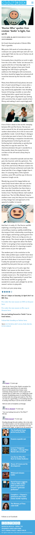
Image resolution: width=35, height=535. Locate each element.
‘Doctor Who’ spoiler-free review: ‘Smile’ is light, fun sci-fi (16, 432)
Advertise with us (8, 526)
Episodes (9, 39)
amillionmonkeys (27, 532)
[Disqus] (17, 354)
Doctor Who (9, 324)
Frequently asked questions (11, 528)
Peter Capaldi (6, 326)
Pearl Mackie (27, 324)
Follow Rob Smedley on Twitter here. (14, 320)
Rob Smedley (22, 37)
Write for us (21, 530)
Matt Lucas (18, 324)
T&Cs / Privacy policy (9, 530)
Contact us (19, 526)
